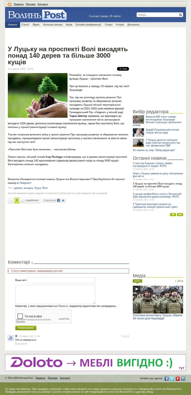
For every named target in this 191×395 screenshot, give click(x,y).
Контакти (43, 4)
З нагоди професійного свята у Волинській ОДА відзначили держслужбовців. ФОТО (157, 195)
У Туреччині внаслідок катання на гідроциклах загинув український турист (155, 205)
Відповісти (21, 343)
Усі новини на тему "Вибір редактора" (154, 150)
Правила (19, 4)
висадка (28, 188)
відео (137, 281)
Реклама (30, 4)
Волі (45, 188)
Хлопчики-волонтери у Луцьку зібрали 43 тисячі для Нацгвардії (157, 317)
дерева (18, 188)
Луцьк (37, 188)
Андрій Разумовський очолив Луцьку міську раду (162, 131)
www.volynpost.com (81, 389)
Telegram (24, 182)
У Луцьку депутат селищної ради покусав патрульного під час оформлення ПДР (163, 143)
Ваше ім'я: (21, 280)
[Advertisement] (68, 35)
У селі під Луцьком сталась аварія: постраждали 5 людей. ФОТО (153, 164)
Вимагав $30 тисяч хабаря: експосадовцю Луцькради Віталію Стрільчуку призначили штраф (157, 120)
